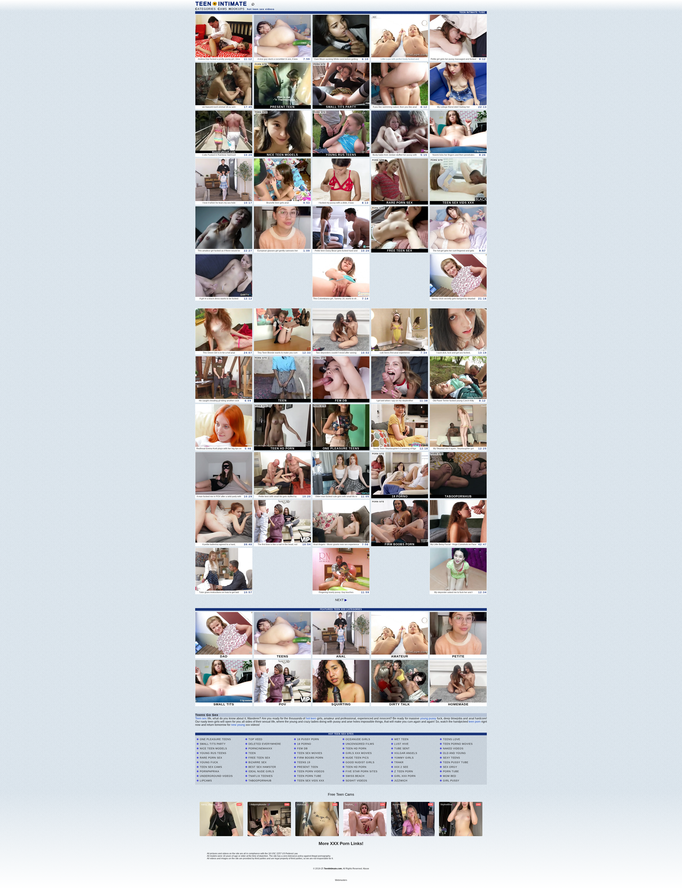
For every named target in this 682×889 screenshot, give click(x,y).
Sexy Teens (451, 757)
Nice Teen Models (213, 748)
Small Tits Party (212, 743)
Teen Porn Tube (308, 776)
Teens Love (451, 739)
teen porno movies (457, 743)
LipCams (205, 780)
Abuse (366, 868)
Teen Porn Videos (310, 771)
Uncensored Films (359, 743)
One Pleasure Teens (215, 739)
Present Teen (307, 766)
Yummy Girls (403, 757)
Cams (222, 8)
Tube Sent (401, 748)
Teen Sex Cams (210, 766)
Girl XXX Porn (404, 776)
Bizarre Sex (257, 762)
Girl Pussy (450, 780)
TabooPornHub (259, 780)
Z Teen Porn (403, 771)
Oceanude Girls (357, 739)
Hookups (237, 8)
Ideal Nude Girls (261, 771)
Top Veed (255, 739)
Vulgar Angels (405, 753)
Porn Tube (450, 771)
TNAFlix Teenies (260, 776)
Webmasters (341, 880)
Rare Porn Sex (210, 757)
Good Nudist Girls (359, 762)
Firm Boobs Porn (309, 757)
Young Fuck (208, 762)
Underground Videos (216, 776)
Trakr (398, 762)
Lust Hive (401, 743)
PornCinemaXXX (260, 748)
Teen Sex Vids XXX (310, 780)
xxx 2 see (400, 766)
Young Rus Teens (212, 753)
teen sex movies (309, 753)
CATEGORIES (205, 8)
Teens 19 (303, 762)
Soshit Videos (356, 780)
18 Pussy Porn (307, 739)
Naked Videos (452, 748)
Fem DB (302, 748)
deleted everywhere (264, 743)
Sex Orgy (449, 766)
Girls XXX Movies (358, 753)
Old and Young (454, 753)
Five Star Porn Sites (361, 771)
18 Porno (303, 743)
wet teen (400, 739)
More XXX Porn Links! (341, 843)
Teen (252, 753)
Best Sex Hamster (262, 766)
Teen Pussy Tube (455, 762)
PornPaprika (209, 771)
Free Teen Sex (259, 757)
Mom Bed (449, 776)
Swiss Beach (354, 776)
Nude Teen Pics (357, 757)
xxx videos (252, 724)
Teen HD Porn (355, 748)
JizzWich (400, 780)
